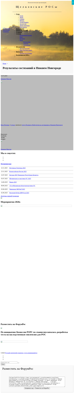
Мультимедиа (20, 47)
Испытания (26, 42)
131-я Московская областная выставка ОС (22, 185)
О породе (19, 32)
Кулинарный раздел (26, 35)
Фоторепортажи (25, 48)
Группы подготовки (26, 53)
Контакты (19, 52)
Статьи (18, 34)
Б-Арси (13, 125)
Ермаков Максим (6, 79)
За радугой (23, 24)
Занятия (25, 43)
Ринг (21, 37)
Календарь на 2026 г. (22, 55)
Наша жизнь (20, 29)
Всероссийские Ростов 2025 (18, 171)
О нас (18, 14)
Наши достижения (22, 30)
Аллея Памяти (24, 22)
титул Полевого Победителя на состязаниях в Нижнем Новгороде (42, 125)
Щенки (22, 20)
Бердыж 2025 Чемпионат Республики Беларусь (23, 175)
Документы (23, 27)
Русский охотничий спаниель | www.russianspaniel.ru (21, 353)
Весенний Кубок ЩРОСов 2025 (19, 193)
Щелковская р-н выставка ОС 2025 (20, 178)
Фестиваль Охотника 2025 (17, 168)
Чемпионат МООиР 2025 (17, 189)
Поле (21, 40)
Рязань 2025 (13, 182)
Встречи (22, 38)
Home (4, 63)
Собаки (22, 19)
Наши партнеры (25, 25)
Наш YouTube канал (26, 50)
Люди (21, 17)
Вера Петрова (5, 125)
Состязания (26, 45)
